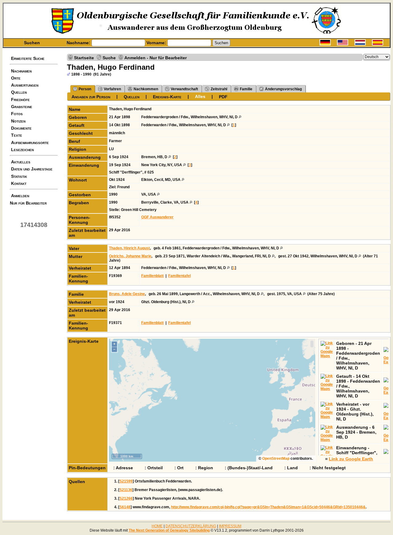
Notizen (18, 121)
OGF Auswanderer (157, 217)
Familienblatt (152, 276)
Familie (246, 89)
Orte (16, 78)
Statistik (19, 176)
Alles (200, 96)
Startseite (84, 57)
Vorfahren (112, 89)
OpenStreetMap (276, 458)
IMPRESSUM (230, 526)
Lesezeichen (22, 149)
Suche (109, 57)
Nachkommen (146, 89)
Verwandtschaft (184, 89)
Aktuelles (20, 161)
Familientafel (179, 276)
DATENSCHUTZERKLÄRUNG (190, 526)
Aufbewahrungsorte (30, 142)
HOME (157, 526)
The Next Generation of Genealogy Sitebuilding (169, 530)
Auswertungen (24, 85)
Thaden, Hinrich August (129, 248)
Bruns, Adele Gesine (127, 294)
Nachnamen (21, 70)
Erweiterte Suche (28, 58)
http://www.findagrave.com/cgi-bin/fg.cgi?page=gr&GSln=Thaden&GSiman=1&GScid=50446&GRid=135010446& (268, 507)
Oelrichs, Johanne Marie (130, 256)
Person (85, 89)
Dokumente (21, 128)
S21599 (126, 481)
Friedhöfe (20, 99)
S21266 (126, 498)
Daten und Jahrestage (32, 168)
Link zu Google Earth (351, 458)
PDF (223, 96)
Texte (16, 135)
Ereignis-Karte (167, 96)
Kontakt (18, 183)
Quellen (19, 92)
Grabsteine (21, 106)
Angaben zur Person (91, 96)
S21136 (125, 490)
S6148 (124, 507)
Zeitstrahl (219, 89)
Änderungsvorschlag (283, 89)
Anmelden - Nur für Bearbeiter (155, 57)
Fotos (17, 113)
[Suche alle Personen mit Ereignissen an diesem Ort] (240, 117)
